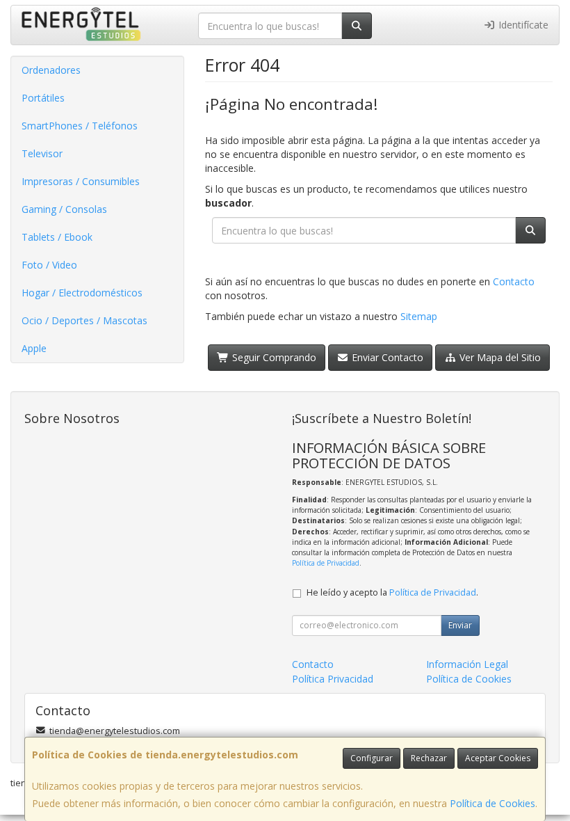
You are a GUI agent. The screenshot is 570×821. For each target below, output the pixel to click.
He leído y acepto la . (392, 592)
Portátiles (43, 97)
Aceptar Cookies (497, 758)
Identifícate (522, 24)
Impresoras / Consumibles (81, 181)
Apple (34, 348)
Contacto (514, 281)
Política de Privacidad (325, 563)
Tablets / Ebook (57, 237)
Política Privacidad (332, 678)
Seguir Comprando (272, 357)
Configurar (371, 758)
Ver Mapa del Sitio (499, 357)
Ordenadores (51, 70)
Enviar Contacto (386, 357)
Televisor (42, 153)
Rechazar (429, 758)
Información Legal (467, 664)
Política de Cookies (492, 803)
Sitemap (418, 316)
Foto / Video (49, 264)
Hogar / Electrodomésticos (82, 292)
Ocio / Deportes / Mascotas (84, 320)
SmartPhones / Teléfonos (80, 125)
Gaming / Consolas (64, 209)
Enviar (460, 625)
